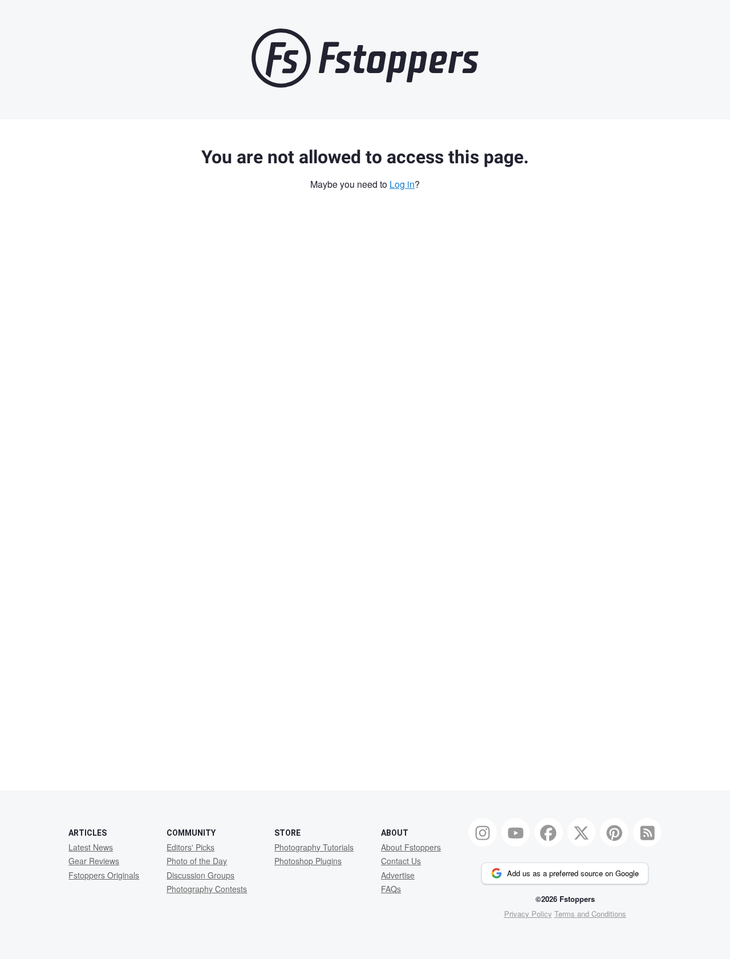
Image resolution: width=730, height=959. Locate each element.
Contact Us (401, 861)
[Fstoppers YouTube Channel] (515, 832)
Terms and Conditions (590, 913)
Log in (402, 184)
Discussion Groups (200, 875)
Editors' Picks (190, 847)
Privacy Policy (528, 913)
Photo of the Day (197, 861)
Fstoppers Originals (103, 875)
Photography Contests (207, 888)
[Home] (365, 84)
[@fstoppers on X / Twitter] (581, 832)
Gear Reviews (93, 861)
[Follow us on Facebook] (548, 832)
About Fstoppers (411, 847)
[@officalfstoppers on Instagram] (482, 832)
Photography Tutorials (314, 847)
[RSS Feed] (647, 832)
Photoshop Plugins (308, 861)
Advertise (398, 875)
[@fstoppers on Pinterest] (614, 832)
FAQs (391, 888)
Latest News (90, 847)
